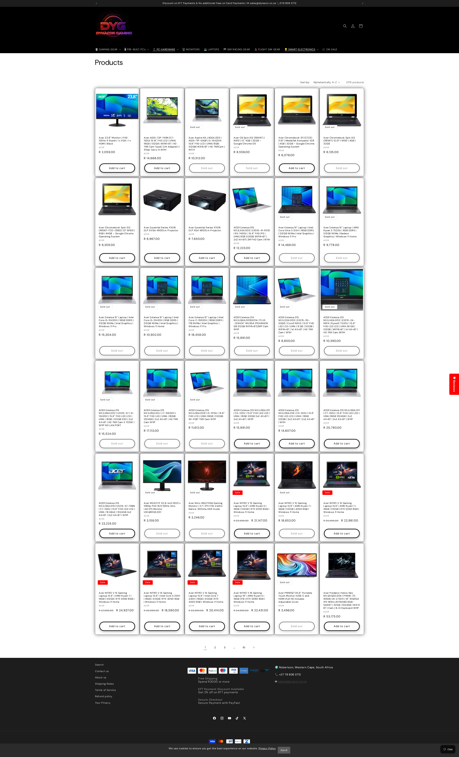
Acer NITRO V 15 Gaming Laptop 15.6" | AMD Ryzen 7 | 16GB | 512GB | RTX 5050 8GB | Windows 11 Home (341, 508)
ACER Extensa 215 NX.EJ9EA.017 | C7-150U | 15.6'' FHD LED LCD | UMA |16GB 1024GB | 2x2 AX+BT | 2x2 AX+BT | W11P (341, 415)
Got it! (284, 750)
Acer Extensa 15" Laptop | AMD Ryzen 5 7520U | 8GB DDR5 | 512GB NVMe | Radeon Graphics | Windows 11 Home (341, 232)
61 (244, 647)
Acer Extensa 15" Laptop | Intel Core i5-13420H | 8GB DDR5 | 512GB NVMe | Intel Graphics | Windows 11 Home (161, 322)
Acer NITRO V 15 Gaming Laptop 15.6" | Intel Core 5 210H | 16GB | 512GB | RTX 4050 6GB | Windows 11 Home (162, 597)
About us (100, 677)
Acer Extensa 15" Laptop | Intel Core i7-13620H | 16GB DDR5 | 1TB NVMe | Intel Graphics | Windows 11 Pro (206, 322)
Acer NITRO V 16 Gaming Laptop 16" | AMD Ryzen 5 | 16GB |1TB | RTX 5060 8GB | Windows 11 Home (249, 597)
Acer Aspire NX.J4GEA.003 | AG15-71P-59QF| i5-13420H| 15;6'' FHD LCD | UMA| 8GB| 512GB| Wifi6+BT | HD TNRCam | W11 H (207, 143)
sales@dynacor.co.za (292, 681)
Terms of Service (105, 690)
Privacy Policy (267, 748)
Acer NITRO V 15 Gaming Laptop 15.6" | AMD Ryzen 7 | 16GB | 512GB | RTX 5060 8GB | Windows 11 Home (116, 597)
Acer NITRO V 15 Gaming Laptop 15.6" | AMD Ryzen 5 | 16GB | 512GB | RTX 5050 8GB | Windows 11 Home (251, 508)
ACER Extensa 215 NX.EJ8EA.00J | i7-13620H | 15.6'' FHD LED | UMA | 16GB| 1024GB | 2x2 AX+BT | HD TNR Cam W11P (161, 416)
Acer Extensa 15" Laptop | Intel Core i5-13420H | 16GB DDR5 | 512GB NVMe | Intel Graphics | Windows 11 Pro (116, 322)
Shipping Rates (104, 683)
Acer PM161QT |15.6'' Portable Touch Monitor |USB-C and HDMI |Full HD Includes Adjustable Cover (295, 597)
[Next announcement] (363, 3)
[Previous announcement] (96, 3)
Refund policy (103, 696)
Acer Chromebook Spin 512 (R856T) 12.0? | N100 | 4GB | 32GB (339, 140)
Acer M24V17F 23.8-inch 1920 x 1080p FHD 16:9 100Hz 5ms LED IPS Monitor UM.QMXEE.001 (162, 508)
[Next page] (254, 647)
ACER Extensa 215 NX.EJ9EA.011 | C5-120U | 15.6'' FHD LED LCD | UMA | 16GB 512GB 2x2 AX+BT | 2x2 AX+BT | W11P (252, 415)
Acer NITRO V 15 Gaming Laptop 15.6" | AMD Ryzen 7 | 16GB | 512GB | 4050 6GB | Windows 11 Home (294, 508)
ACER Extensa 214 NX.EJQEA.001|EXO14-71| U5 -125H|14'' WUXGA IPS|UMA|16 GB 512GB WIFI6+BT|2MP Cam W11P (251, 323)
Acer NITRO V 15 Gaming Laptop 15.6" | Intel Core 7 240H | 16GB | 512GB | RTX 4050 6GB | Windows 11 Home (206, 597)
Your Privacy (102, 702)
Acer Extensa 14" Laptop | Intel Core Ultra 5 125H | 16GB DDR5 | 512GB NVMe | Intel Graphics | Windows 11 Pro (296, 232)
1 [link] (205, 647)
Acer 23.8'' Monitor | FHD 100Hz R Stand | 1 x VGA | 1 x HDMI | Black (115, 140)
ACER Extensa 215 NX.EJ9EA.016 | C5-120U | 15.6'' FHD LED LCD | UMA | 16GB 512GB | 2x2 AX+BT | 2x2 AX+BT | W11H (296, 416)
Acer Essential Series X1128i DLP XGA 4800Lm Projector (205, 229)
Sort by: (305, 82)
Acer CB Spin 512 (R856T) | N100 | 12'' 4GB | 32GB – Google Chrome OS (249, 140)
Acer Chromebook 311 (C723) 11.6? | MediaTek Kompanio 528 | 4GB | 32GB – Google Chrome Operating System (296, 142)
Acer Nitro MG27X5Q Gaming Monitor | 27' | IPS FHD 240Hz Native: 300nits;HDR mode (206, 506)
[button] (107, 49)
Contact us (102, 671)
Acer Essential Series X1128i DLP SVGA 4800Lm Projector (161, 229)
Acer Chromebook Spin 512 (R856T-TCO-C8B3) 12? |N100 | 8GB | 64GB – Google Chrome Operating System (117, 232)
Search (99, 664)
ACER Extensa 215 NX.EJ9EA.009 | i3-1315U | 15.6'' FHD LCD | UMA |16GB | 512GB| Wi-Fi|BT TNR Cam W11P (207, 415)
